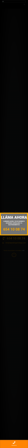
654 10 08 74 (14, 229)
